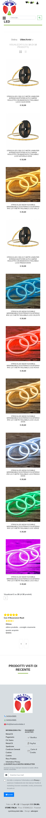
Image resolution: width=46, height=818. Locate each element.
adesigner (34, 811)
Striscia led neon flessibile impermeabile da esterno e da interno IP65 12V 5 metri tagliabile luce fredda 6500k (23, 473)
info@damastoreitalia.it (15, 724)
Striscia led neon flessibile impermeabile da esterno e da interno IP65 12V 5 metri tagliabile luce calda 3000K (23, 419)
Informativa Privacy (13, 762)
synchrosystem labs (15, 811)
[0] (27, 3)
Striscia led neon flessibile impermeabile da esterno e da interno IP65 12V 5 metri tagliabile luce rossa (23, 366)
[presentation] (21, 643)
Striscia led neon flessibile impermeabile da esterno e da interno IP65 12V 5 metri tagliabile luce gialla (23, 206)
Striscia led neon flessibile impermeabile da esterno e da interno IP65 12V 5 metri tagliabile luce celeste (23, 313)
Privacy (36, 780)
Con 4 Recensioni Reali (14, 618)
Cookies (9, 752)
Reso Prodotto (11, 759)
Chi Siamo (9, 740)
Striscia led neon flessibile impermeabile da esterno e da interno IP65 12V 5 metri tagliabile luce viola (23, 579)
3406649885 (11, 716)
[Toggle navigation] (4, 18)
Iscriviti (10, 795)
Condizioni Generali (13, 749)
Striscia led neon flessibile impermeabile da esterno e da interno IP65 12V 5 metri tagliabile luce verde (23, 526)
